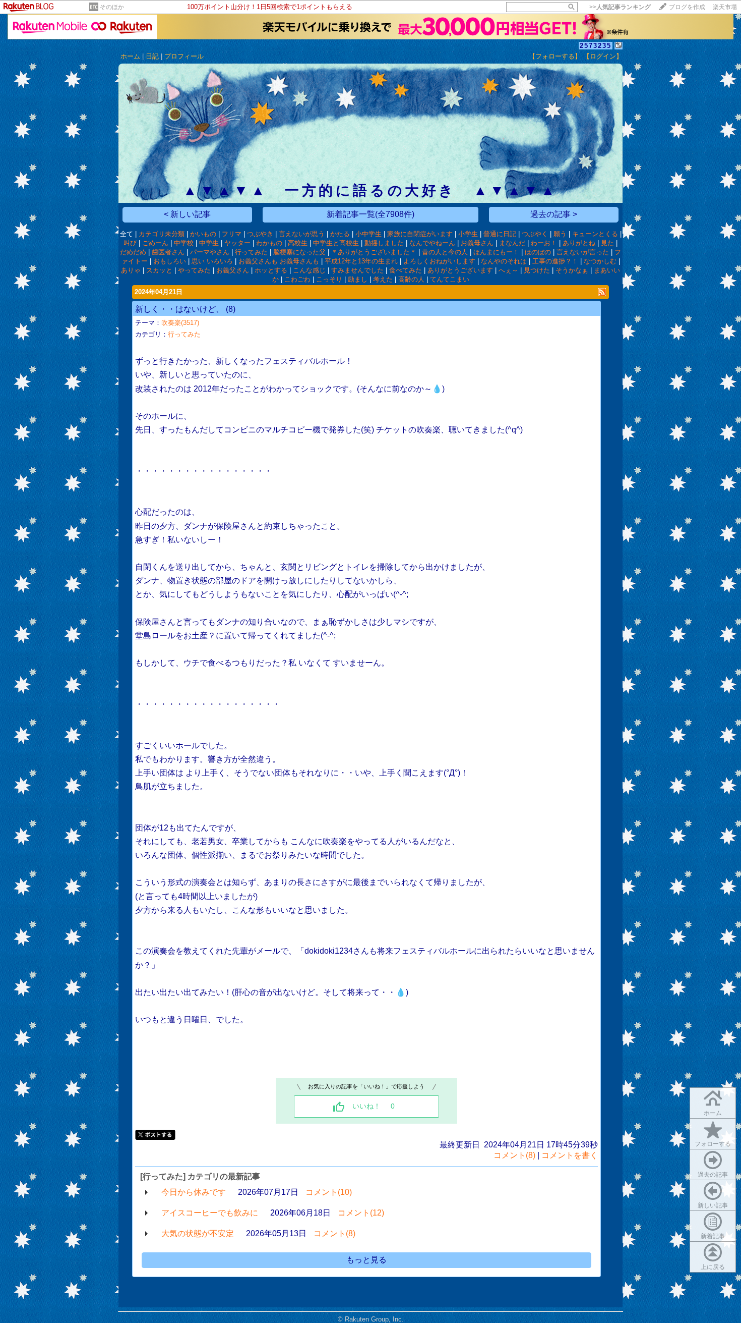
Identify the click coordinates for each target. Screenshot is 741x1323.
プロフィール (184, 56)
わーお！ (544, 243)
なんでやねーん (432, 243)
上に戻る (713, 1267)
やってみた (194, 270)
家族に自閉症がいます (420, 234)
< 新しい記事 (187, 214)
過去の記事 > (553, 214)
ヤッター (237, 243)
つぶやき (260, 234)
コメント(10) (328, 1192)
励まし (357, 279)
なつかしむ (600, 261)
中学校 (184, 243)
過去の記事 (713, 1174)
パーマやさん (209, 252)
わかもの (269, 243)
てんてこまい (449, 279)
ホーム (130, 56)
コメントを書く (569, 1155)
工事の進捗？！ (555, 261)
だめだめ (133, 252)
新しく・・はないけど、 (179, 309)
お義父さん (232, 270)
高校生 (297, 243)
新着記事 (713, 1236)
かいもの (203, 234)
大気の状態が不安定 (197, 1233)
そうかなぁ (571, 270)
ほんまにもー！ (496, 252)
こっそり (329, 279)
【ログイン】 (603, 56)
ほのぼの (538, 252)
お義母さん (477, 243)
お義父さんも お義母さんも (278, 261)
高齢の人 (411, 279)
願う (560, 234)
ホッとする (271, 270)
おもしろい (169, 261)
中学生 (209, 243)
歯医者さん (168, 252)
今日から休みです (193, 1192)
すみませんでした (357, 270)
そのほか (112, 7)
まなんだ (512, 243)
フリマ (231, 234)
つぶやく (535, 234)
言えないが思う (302, 234)
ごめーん (155, 243)
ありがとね (579, 243)
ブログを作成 (687, 7)
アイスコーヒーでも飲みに (209, 1212)
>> (620, 7)
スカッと (159, 270)
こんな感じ (309, 270)
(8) (230, 309)
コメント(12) (361, 1212)
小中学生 (368, 234)
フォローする (713, 1143)
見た (607, 243)
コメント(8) (514, 1155)
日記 (152, 56)
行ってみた (251, 252)
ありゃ (131, 270)
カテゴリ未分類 (161, 234)
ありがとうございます (460, 270)
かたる (340, 234)
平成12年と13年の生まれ (361, 261)
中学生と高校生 (336, 243)
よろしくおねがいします (439, 261)
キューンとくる (595, 234)
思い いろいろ (212, 261)
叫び (130, 243)
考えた (383, 279)
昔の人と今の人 (445, 252)
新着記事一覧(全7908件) (370, 214)
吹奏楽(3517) (180, 322)
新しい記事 (713, 1205)
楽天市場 (725, 7)
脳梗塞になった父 (299, 252)
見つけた (537, 270)
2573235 (595, 45)
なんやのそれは (504, 261)
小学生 (468, 234)
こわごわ (297, 279)
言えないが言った (583, 252)
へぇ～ (508, 270)
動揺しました (384, 243)
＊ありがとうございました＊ (373, 252)
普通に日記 (499, 234)
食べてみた (405, 270)
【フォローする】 (555, 56)
